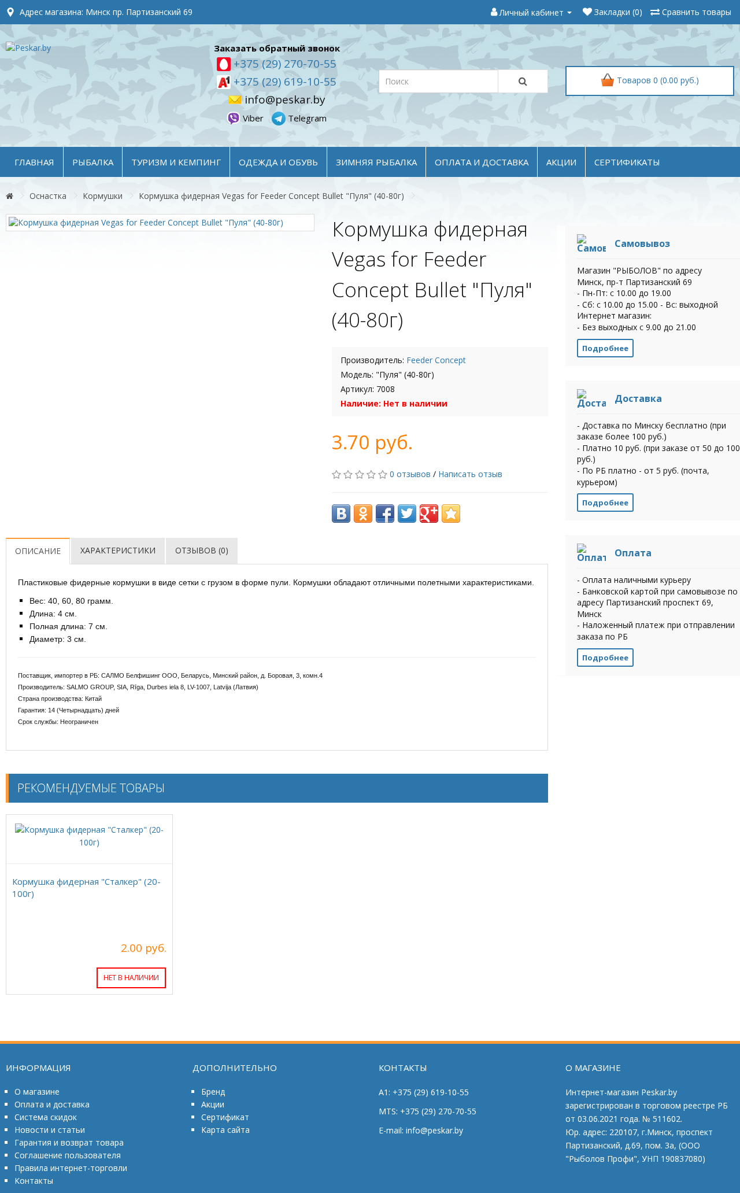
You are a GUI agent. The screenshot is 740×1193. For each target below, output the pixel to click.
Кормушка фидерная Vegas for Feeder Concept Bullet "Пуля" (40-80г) (271, 195)
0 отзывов (410, 473)
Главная (34, 162)
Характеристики (118, 550)
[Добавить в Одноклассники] (363, 513)
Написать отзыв (470, 473)
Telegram (306, 118)
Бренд (213, 1091)
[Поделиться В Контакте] (341, 513)
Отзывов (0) (201, 550)
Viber (253, 118)
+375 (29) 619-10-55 (283, 81)
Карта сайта (225, 1129)
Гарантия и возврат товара (69, 1142)
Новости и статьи (49, 1129)
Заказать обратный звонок (277, 48)
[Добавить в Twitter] (407, 513)
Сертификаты (627, 162)
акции (561, 162)
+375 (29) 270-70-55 (283, 63)
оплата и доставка (481, 162)
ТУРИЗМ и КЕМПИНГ (176, 162)
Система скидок (45, 1116)
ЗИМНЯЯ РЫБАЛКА (376, 162)
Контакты (33, 1180)
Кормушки (103, 195)
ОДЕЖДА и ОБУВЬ (278, 162)
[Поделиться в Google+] (429, 513)
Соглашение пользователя (67, 1155)
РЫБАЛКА (92, 162)
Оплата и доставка (52, 1104)
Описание (38, 550)
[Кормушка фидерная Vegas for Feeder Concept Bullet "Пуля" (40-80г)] (160, 222)
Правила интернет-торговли (70, 1167)
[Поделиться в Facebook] (385, 513)
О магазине (37, 1091)
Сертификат (225, 1116)
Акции (212, 1104)
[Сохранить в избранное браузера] (451, 513)
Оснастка (47, 195)
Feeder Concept (436, 359)
